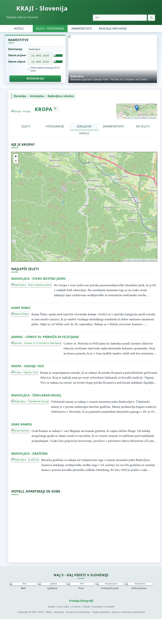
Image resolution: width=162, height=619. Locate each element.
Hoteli (19, 28)
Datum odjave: (17, 61)
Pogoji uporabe (100, 611)
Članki (86, 606)
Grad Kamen (21, 424)
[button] (137, 108)
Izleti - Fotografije (50, 28)
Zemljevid (84, 126)
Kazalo (51, 606)
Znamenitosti (81, 28)
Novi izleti (63, 606)
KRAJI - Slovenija (42, 8)
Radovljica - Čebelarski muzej (36, 395)
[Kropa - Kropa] (20, 111)
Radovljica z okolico (61, 96)
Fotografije (55, 126)
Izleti (25, 126)
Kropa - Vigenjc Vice (27, 366)
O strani (76, 606)
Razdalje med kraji (113, 28)
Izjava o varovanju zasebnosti (128, 611)
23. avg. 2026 (40, 61)
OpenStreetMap (140, 118)
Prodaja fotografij (81, 601)
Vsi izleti (143, 126)
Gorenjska (37, 96)
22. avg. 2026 (40, 55)
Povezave (97, 606)
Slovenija (20, 96)
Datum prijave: (17, 55)
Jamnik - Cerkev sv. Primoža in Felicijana (45, 337)
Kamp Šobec (21, 308)
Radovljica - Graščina (29, 454)
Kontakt (110, 606)
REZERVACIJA (35, 78)
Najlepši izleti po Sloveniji (22, 17)
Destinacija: (15, 49)
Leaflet (128, 118)
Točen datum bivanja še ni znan (45, 69)
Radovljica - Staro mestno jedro (38, 279)
